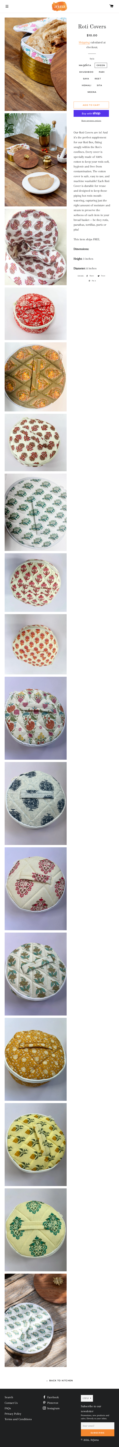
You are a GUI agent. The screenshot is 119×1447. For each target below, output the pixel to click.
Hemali (86, 85)
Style (92, 58)
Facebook (52, 1397)
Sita (99, 85)
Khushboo (86, 72)
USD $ (85, 1398)
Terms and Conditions (18, 1419)
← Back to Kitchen (59, 1380)
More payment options (91, 120)
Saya (86, 78)
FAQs (8, 1408)
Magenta (85, 65)
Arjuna (94, 1440)
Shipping (84, 42)
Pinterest (52, 1403)
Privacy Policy (13, 1413)
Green (101, 65)
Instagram (53, 1408)
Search (9, 1397)
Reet (98, 78)
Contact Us (11, 1403)
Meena (92, 92)
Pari (102, 72)
